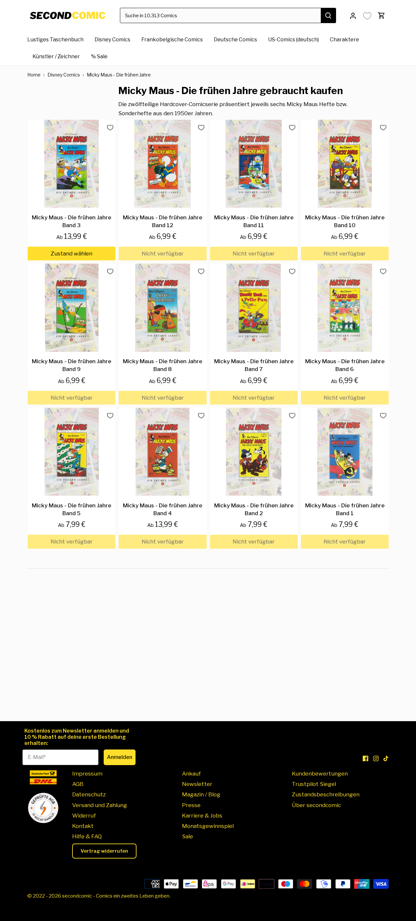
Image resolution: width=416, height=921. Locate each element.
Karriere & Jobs (202, 815)
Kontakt (83, 826)
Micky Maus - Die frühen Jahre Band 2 (253, 509)
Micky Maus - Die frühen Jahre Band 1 (344, 509)
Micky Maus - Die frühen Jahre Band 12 (162, 221)
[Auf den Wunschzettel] (107, 127)
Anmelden (119, 757)
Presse (191, 805)
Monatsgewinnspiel (208, 826)
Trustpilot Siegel (314, 784)
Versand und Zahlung (99, 805)
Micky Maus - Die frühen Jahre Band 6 (344, 365)
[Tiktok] (386, 758)
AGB (78, 784)
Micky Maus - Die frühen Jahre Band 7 (253, 365)
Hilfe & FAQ (87, 836)
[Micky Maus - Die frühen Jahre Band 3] (71, 164)
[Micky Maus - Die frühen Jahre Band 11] (254, 164)
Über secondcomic (316, 805)
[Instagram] (376, 758)
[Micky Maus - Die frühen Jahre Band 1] (345, 452)
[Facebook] (365, 758)
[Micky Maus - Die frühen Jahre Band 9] (71, 307)
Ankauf (191, 773)
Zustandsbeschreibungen (325, 794)
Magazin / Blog (201, 794)
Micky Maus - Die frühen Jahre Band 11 (253, 221)
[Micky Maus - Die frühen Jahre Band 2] (254, 452)
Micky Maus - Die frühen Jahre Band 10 (344, 221)
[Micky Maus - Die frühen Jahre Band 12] (162, 164)
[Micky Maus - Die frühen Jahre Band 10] (345, 164)
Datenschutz (89, 794)
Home (34, 74)
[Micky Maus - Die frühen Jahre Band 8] (162, 307)
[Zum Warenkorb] (381, 15)
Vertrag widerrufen (104, 851)
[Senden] (328, 15)
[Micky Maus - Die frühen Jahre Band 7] (254, 307)
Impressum (87, 773)
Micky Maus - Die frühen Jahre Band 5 (71, 509)
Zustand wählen (71, 253)
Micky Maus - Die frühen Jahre (119, 74)
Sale (187, 836)
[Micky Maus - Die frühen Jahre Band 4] (162, 452)
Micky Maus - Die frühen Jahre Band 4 (162, 509)
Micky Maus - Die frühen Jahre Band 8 (162, 365)
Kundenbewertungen (320, 773)
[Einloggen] (353, 15)
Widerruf (84, 815)
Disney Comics (63, 74)
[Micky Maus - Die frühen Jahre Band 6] (345, 307)
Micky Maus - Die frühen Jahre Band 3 (71, 221)
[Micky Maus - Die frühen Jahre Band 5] (71, 452)
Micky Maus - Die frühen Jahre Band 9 (71, 365)
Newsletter (197, 784)
